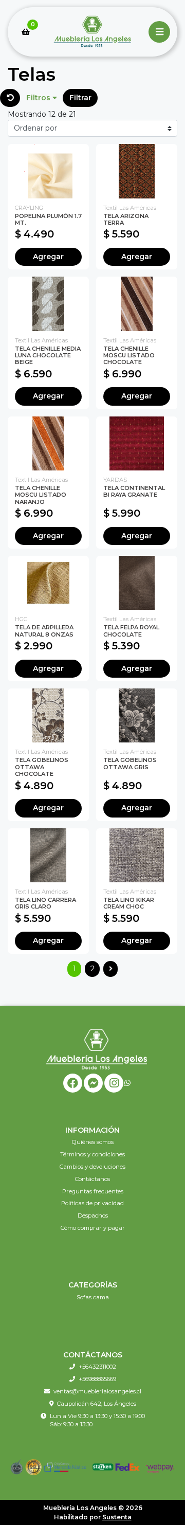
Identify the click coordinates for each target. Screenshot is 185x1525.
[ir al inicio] (96, 1048)
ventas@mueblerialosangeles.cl (97, 1391)
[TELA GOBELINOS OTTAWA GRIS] (136, 715)
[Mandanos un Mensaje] (93, 1083)
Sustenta (117, 1517)
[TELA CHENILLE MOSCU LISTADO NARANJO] (48, 443)
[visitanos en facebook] (72, 1083)
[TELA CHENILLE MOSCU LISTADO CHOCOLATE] (136, 304)
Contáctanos (92, 1179)
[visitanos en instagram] (113, 1083)
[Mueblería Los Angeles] (92, 32)
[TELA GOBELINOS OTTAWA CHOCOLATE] (48, 715)
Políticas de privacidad (92, 1203)
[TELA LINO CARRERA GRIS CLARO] (48, 855)
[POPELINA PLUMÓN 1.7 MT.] (48, 171)
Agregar (48, 256)
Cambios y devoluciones (92, 1166)
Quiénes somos (93, 1142)
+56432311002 (97, 1366)
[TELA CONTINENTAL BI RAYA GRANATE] (136, 443)
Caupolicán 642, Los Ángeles (96, 1403)
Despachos (93, 1215)
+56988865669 (97, 1379)
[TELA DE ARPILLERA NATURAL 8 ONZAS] (48, 583)
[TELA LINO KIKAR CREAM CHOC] (136, 855)
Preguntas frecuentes (92, 1191)
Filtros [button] (39, 97)
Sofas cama (93, 1297)
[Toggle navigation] (159, 32)
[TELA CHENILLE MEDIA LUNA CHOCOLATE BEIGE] (48, 304)
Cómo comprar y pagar (93, 1227)
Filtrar (80, 97)
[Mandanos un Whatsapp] (127, 1083)
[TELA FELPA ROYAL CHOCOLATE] (136, 583)
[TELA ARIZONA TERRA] (136, 171)
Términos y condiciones (92, 1154)
